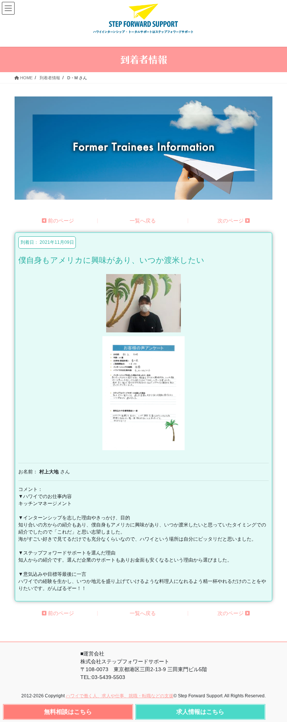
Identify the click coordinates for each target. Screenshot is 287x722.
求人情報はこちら (200, 712)
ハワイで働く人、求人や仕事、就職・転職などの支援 (119, 695)
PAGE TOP (276, 711)
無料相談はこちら (68, 712)
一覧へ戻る (143, 221)
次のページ (231, 221)
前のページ (60, 221)
